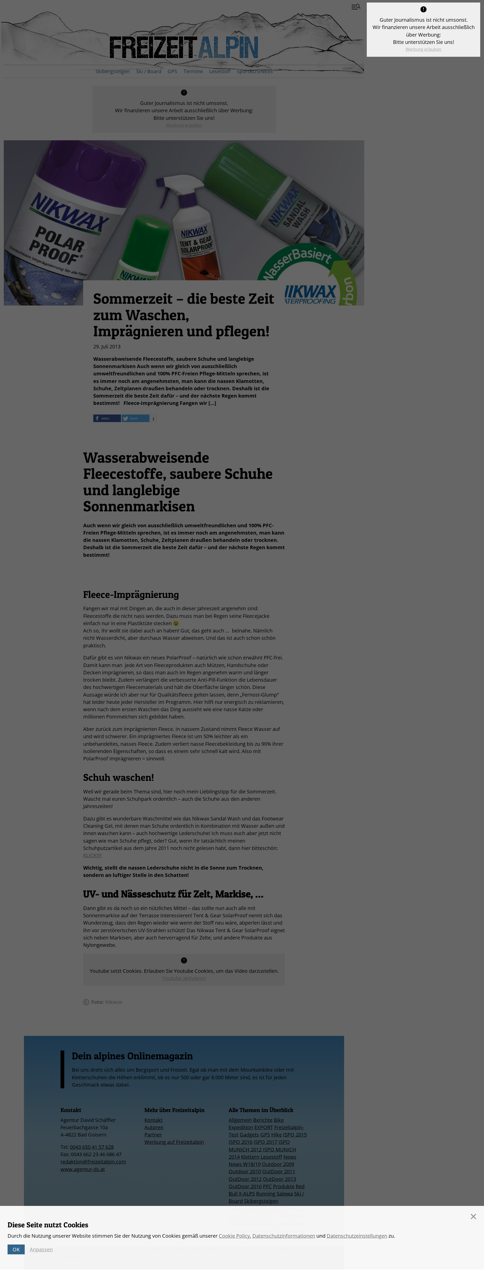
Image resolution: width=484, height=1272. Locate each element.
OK (16, 1249)
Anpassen (41, 1249)
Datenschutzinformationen (283, 1235)
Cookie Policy (234, 1235)
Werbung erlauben (423, 49)
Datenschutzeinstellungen (357, 1235)
